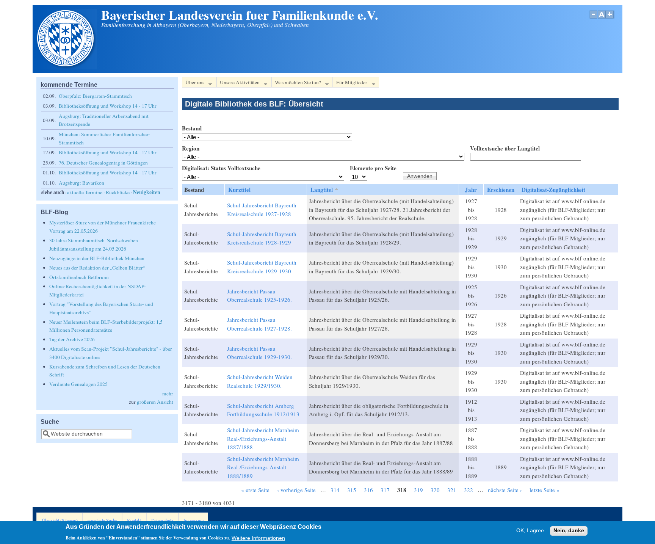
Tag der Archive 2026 (72, 339)
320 (435, 490)
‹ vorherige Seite (296, 490)
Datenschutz (162, 520)
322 (468, 490)
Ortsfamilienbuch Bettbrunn (79, 277)
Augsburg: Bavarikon (81, 182)
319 (418, 490)
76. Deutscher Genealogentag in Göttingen (103, 162)
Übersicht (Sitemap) (60, 520)
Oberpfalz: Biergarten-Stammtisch (95, 95)
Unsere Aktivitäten (238, 83)
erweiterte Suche (102, 520)
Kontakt (134, 520)
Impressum (193, 520)
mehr (167, 393)
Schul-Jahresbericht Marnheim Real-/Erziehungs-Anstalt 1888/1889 (263, 467)
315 (351, 490)
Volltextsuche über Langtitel (505, 148)
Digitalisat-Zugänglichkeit (553, 189)
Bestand (192, 128)
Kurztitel (239, 189)
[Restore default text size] (602, 18)
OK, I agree (530, 531)
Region (190, 148)
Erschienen (500, 189)
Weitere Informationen (258, 538)
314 (335, 490)
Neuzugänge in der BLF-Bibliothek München (96, 258)
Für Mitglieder (350, 83)
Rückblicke (118, 192)
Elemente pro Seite (373, 168)
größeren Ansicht (155, 401)
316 (368, 490)
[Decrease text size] (593, 18)
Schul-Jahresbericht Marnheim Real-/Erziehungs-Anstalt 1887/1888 (263, 438)
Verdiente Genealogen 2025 (78, 384)
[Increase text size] (610, 18)
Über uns (193, 83)
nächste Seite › (505, 490)
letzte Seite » (544, 490)
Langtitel (321, 189)
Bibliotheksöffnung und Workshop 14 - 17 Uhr (108, 105)
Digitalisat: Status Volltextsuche (221, 168)
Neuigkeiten (146, 192)
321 (451, 490)
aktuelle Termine (84, 192)
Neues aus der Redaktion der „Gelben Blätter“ (97, 267)
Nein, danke (568, 531)
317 (385, 490)
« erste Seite (255, 490)
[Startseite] (66, 67)
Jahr (471, 189)
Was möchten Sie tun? (296, 83)
